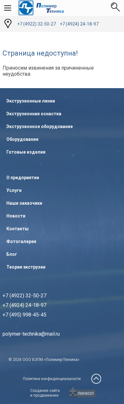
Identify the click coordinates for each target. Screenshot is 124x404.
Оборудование (22, 139)
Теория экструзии (25, 267)
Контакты (17, 228)
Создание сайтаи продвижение (45, 393)
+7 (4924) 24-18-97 (79, 24)
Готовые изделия (25, 152)
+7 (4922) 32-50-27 (36, 24)
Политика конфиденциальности (52, 379)
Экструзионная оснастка (33, 113)
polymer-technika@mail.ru (31, 334)
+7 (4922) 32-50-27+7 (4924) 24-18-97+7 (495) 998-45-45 (24, 305)
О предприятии (22, 177)
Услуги (14, 190)
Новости (15, 215)
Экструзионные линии (30, 100)
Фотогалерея (21, 241)
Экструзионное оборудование (39, 126)
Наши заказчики (24, 203)
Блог (11, 254)
